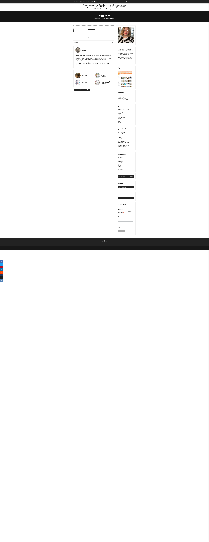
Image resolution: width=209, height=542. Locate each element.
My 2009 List (120, 164)
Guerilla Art (120, 162)
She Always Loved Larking (123, 145)
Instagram (120, 116)
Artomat (119, 110)
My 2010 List (120, 165)
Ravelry (119, 121)
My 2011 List (120, 166)
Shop (87, 1)
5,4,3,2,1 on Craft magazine (123, 109)
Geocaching (120, 161)
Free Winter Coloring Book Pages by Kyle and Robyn (106, 81)
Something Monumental (123, 148)
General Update (93, 27)
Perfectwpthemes (132, 248)
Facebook (120, 113)
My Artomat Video (122, 117)
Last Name (120, 220)
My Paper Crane (121, 141)
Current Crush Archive (122, 96)
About (91, 1)
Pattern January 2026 (86, 81)
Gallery (95, 1)
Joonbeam (120, 136)
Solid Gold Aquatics (122, 98)
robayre (98, 29)
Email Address (121, 212)
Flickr (119, 114)
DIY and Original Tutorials (123, 112)
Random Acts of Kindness (123, 168)
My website (120, 120)
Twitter (119, 122)
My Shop (119, 118)
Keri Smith (120, 138)
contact (100, 1)
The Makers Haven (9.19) (123, 99)
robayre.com (82, 1)
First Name (120, 216)
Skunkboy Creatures (122, 146)
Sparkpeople (120, 169)
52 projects (120, 157)
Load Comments (82, 89)
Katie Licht (120, 137)
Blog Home (75, 1)
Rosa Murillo (120, 144)
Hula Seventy (120, 133)
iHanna (119, 134)
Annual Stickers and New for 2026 (106, 74)
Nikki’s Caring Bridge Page (123, 142)
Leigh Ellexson (121, 97)
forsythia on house (77, 37)
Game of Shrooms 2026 (86, 74)
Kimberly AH (120, 140)
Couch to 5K (120, 160)
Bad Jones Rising (121, 132)
